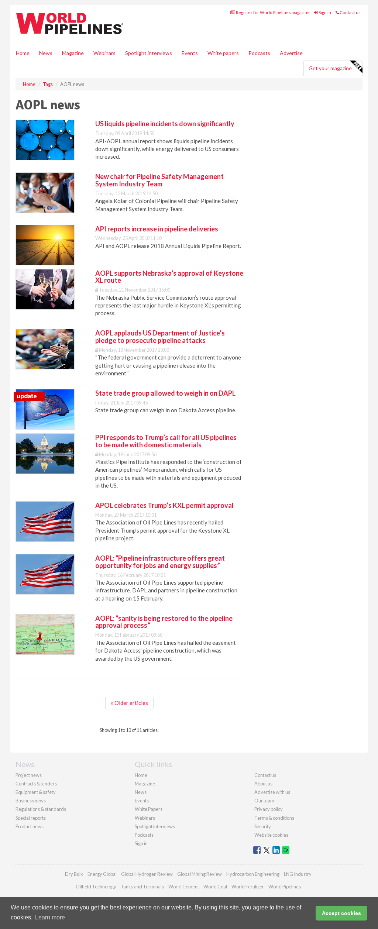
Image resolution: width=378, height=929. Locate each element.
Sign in (324, 12)
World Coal (215, 887)
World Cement (183, 887)
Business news (31, 801)
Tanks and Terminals (142, 887)
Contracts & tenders (36, 784)
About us (263, 784)
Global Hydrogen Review (147, 874)
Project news (29, 775)
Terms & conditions (274, 818)
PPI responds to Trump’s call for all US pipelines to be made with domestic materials (166, 441)
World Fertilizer (247, 887)
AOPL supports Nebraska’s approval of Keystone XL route (169, 277)
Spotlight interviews (148, 53)
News (141, 792)
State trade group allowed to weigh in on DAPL (165, 393)
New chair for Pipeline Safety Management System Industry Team (159, 180)
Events (190, 53)
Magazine (73, 53)
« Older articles (129, 702)
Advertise (291, 53)
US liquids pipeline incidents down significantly (164, 124)
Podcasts (259, 53)
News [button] (45, 53)
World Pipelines (284, 887)
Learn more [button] (50, 917)
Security (262, 826)
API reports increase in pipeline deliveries (156, 229)
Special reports (31, 818)
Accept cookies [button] (341, 913)
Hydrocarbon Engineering (252, 874)
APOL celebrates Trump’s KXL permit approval (164, 505)
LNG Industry (298, 874)
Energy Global (102, 874)
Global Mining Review (199, 874)
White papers (223, 53)
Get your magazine (330, 68)
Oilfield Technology (96, 887)
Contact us (350, 12)
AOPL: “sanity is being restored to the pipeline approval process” (164, 622)
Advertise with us (272, 792)
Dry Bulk (74, 874)
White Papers (148, 809)
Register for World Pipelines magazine (272, 12)
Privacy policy (268, 809)
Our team (264, 801)
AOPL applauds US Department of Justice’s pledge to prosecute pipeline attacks (160, 336)
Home (23, 53)
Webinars (104, 53)
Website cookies (271, 835)
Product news (30, 826)
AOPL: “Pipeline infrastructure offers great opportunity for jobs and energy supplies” (160, 562)
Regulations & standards (41, 809)
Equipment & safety (36, 792)
